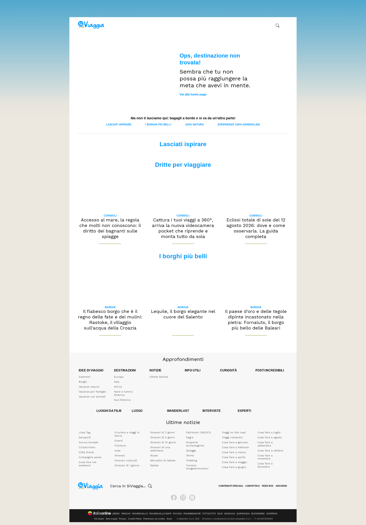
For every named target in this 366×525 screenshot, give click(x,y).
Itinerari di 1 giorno (127, 465)
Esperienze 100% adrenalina (239, 124)
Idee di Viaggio (91, 370)
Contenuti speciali (231, 486)
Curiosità (228, 370)
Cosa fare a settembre (265, 444)
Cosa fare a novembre (265, 457)
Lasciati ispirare (118, 124)
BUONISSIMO (258, 514)
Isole (117, 450)
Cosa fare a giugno (234, 467)
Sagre (189, 437)
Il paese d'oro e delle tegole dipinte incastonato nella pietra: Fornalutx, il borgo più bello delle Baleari (256, 319)
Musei (154, 455)
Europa (118, 376)
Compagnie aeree (90, 457)
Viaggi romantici (232, 437)
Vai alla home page (193, 94)
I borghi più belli (158, 124)
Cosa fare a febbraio (235, 447)
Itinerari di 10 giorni (163, 442)
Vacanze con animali (92, 396)
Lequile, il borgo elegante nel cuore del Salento (183, 314)
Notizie (155, 370)
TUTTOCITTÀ (209, 514)
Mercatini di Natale (162, 460)
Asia (116, 381)
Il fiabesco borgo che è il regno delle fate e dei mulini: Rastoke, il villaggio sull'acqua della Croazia (110, 319)
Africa (118, 386)
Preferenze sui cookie (154, 519)
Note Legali (111, 519)
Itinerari (120, 455)
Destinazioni (125, 370)
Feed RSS (267, 486)
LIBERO (116, 514)
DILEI (220, 514)
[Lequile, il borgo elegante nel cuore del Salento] (183, 283)
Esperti (244, 410)
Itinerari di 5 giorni (162, 437)
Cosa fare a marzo (234, 452)
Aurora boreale (88, 442)
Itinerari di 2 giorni (162, 432)
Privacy (122, 519)
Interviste (211, 410)
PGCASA (177, 514)
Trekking (191, 460)
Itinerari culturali (126, 460)
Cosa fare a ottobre (270, 450)
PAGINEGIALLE (140, 514)
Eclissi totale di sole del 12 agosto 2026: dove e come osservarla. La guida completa (255, 228)
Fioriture (120, 445)
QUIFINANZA (243, 514)
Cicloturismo (87, 447)
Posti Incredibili (269, 370)
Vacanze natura (89, 386)
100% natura (194, 124)
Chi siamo (99, 519)
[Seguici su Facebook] (174, 498)
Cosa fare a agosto (270, 437)
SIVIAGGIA (229, 514)
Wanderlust (178, 410)
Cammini (84, 376)
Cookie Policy (135, 519)
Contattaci (252, 486)
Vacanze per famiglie (92, 391)
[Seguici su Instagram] (183, 498)
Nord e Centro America (123, 393)
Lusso (137, 410)
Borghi (110, 307)
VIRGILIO (126, 514)
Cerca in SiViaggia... (128, 486)
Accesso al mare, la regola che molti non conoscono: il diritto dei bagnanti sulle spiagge (110, 228)
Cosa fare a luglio (269, 432)
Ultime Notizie (158, 376)
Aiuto (169, 519)
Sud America (122, 399)
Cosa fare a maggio (234, 462)
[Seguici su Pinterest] (192, 498)
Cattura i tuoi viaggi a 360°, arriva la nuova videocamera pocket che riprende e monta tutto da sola (183, 228)
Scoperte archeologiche (195, 444)
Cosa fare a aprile (233, 457)
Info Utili (192, 370)
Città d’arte (86, 452)
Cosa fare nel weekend (87, 464)
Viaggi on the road (234, 432)
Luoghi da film (108, 410)
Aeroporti (85, 437)
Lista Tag (84, 432)
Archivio (281, 486)
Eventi (119, 440)
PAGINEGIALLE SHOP (160, 514)
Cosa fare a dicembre (265, 465)
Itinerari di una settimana (160, 449)
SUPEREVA (271, 514)
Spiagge (191, 450)
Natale (154, 465)
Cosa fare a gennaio (235, 442)
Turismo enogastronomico (197, 467)
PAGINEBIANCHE (192, 514)
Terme (190, 455)
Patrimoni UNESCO (198, 432)
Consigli (110, 215)
